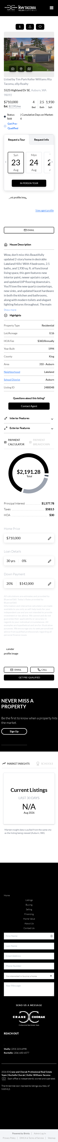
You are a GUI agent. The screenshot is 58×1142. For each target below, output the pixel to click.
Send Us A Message (29, 1005)
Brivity (27, 1133)
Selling (29, 909)
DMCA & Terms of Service (32, 1138)
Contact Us (29, 928)
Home (7, 895)
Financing (29, 914)
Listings (29, 900)
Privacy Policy (9, 1138)
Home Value (29, 919)
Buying (29, 904)
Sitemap (51, 1138)
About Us (29, 923)
